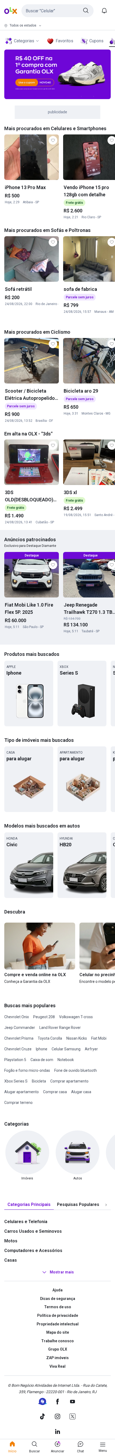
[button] (57, 10)
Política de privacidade (57, 1315)
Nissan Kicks (76, 1038)
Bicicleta (39, 1081)
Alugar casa (81, 1092)
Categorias (24, 40)
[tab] (29, 1205)
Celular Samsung (66, 1049)
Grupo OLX (57, 1349)
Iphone (41, 1049)
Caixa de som (41, 1060)
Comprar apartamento (69, 1081)
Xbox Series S (16, 1081)
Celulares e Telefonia (25, 1221)
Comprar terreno (18, 1102)
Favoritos (64, 40)
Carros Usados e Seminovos (33, 1231)
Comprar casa (55, 1092)
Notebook (65, 1060)
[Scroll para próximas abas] (106, 1205)
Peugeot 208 (44, 1017)
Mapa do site (57, 1332)
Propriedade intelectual (58, 1324)
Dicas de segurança (57, 1298)
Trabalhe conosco (57, 1341)
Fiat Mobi (98, 1038)
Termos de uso (57, 1307)
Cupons (96, 40)
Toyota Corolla (50, 1038)
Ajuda (57, 1290)
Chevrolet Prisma (18, 1038)
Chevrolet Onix (16, 1017)
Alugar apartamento (21, 1092)
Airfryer (91, 1049)
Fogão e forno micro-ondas (27, 1070)
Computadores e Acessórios (33, 1250)
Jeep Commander (19, 1027)
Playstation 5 (15, 1060)
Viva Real (57, 1366)
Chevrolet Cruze (18, 1049)
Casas (10, 1260)
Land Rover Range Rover (60, 1027)
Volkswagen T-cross (76, 1017)
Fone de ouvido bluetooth (75, 1070)
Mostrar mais (62, 1272)
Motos (10, 1240)
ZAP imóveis (57, 1358)
